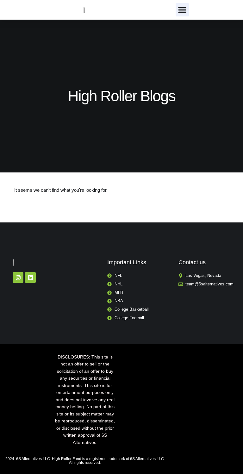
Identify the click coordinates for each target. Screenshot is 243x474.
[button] (182, 9)
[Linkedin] (30, 277)
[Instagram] (18, 277)
